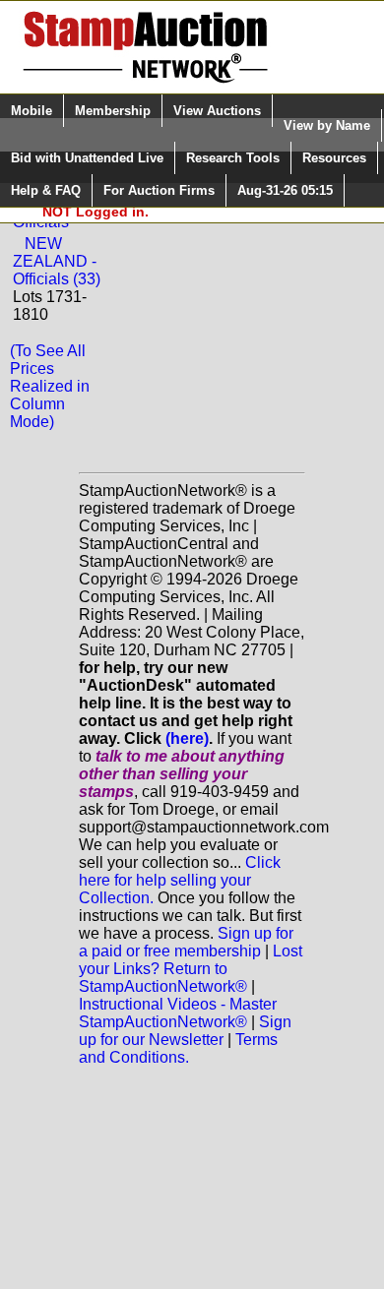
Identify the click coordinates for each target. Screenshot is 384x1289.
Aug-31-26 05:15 (285, 190)
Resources (334, 158)
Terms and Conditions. (178, 1048)
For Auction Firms (159, 190)
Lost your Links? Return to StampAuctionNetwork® (190, 969)
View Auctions (217, 110)
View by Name (327, 125)
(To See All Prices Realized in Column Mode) (50, 386)
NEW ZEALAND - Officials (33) (56, 261)
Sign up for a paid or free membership (186, 942)
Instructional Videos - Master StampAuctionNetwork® (178, 1013)
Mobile (31, 110)
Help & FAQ (46, 190)
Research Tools (233, 158)
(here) (187, 738)
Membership (113, 110)
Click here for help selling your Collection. (180, 880)
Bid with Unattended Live (87, 158)
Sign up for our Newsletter (185, 1030)
